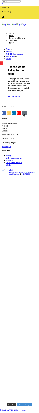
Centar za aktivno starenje (14, 158)
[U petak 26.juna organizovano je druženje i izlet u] (19, 320)
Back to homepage (14, 96)
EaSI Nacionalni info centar (14, 162)
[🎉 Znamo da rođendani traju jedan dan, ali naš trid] (19, 389)
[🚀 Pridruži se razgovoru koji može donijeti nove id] (19, 214)
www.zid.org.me (6, 146)
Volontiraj (9, 165)
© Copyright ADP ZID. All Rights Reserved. (13, 410)
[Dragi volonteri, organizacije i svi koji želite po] (19, 263)
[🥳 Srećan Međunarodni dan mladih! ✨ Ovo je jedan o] (19, 190)
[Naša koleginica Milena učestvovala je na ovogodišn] (19, 358)
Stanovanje (9, 160)
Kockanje (8, 155)
